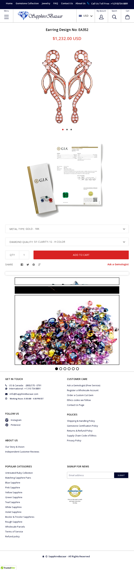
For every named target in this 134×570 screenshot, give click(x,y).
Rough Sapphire (13, 521)
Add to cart (81, 254)
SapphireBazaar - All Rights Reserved (69, 556)
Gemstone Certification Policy (82, 425)
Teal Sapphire (12, 502)
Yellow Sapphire (13, 492)
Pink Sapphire (12, 487)
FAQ (55, 3)
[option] (67, 86)
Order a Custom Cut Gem (80, 395)
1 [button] (63, 129)
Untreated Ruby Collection (19, 472)
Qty (12, 254)
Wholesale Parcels (15, 526)
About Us (80, 3)
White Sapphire (13, 507)
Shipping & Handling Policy (81, 420)
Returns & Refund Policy (79, 430)
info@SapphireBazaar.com (24, 394)
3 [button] (71, 129)
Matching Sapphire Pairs (18, 477)
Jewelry (46, 3)
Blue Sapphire (12, 482)
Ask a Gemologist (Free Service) (83, 385)
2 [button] (67, 129)
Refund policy (12, 536)
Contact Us (67, 3)
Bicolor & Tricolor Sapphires (19, 516)
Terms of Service (14, 531)
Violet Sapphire (13, 512)
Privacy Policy (74, 440)
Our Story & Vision (14, 446)
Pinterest (15, 424)
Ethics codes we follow (79, 400)
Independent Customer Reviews (22, 451)
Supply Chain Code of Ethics (81, 435)
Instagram (16, 420)
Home (9, 3)
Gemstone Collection (27, 3)
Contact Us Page (75, 405)
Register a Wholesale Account (82, 390)
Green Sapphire (13, 497)
